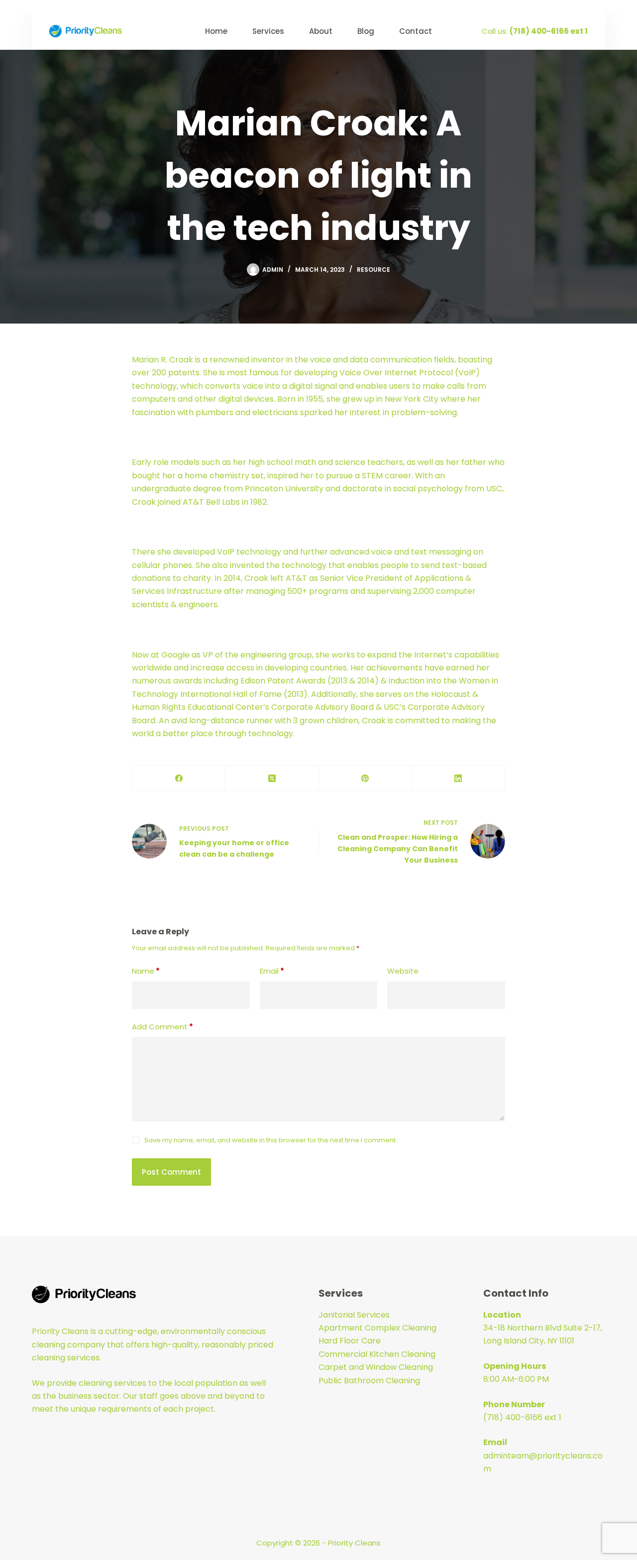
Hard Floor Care (349, 1340)
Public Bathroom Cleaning (369, 1380)
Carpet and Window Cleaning (375, 1367)
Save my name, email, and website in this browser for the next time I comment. (270, 1140)
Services (268, 31)
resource (373, 269)
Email (272, 971)
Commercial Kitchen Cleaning (376, 1354)
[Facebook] (178, 778)
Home (216, 31)
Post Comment (171, 1172)
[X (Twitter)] (271, 778)
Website (403, 971)
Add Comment (162, 1026)
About (320, 31)
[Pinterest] (365, 778)
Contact (415, 31)
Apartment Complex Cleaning (377, 1328)
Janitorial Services (354, 1315)
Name (146, 971)
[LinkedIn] (458, 778)
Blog (365, 31)
